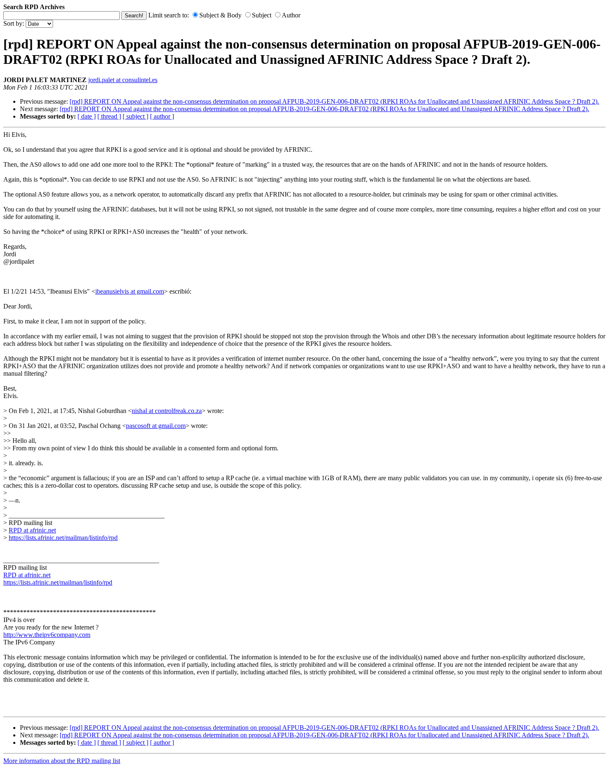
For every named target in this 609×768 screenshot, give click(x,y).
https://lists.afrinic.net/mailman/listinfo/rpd (63, 537)
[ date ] (86, 116)
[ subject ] (135, 116)
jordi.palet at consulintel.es (122, 79)
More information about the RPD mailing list (61, 760)
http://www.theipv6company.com (46, 634)
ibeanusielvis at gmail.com (129, 291)
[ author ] (162, 116)
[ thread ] (109, 116)
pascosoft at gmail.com (156, 425)
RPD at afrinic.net (32, 530)
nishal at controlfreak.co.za (167, 410)
